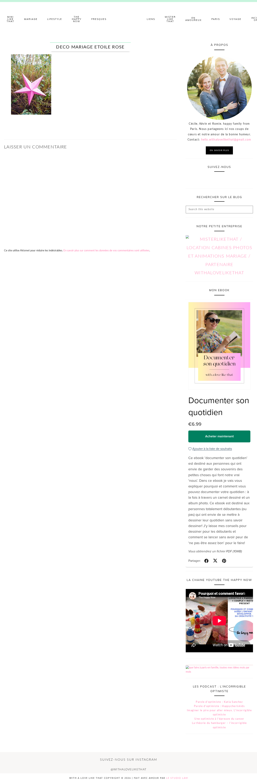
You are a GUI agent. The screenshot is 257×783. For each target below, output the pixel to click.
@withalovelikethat (128, 769)
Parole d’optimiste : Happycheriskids (219, 706)
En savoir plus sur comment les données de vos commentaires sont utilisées (106, 250)
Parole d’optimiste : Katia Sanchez (219, 702)
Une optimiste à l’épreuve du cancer (219, 719)
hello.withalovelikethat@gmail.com (226, 139)
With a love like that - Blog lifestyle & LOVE (128, 19)
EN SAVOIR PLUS (219, 150)
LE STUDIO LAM (177, 778)
